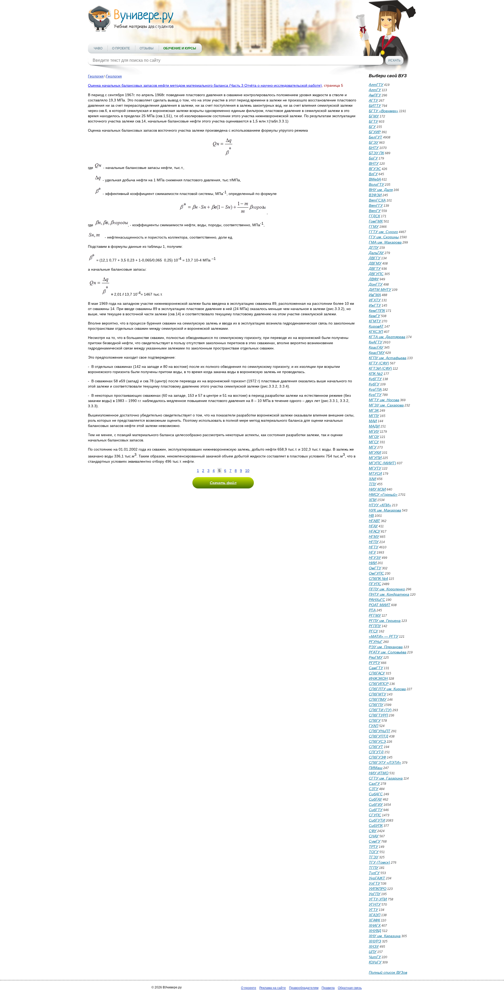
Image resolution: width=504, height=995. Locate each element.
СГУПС (375, 815)
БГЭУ (373, 142)
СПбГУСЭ (377, 741)
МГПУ (374, 416)
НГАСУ (374, 531)
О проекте (121, 48)
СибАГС (376, 794)
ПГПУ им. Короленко (387, 589)
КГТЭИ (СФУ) (380, 368)
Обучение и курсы (179, 48)
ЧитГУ (375, 957)
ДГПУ (374, 247)
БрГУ (373, 158)
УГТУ (373, 910)
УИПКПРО (377, 888)
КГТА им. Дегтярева (387, 337)
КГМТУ (375, 321)
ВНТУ (374, 163)
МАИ (373, 421)
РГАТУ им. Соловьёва (387, 652)
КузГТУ (375, 395)
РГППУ (375, 626)
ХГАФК (374, 920)
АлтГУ (375, 90)
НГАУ (373, 526)
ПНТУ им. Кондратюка (389, 594)
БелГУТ (375, 137)
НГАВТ (374, 521)
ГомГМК (376, 221)
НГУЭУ (375, 557)
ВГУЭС (375, 169)
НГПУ (374, 542)
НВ (371, 515)
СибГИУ (376, 804)
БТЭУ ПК (376, 153)
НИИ (373, 563)
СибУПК (376, 825)
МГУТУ (375, 468)
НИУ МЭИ (377, 489)
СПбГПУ (376, 705)
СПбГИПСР (378, 684)
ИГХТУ (375, 300)
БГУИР (375, 132)
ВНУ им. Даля (381, 190)
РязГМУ (375, 657)
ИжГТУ (375, 305)
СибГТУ (375, 810)
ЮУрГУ (375, 962)
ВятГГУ (376, 205)
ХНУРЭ (375, 941)
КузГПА (375, 389)
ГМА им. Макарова (385, 242)
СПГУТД (376, 752)
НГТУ (373, 547)
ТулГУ (374, 873)
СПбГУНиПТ (379, 731)
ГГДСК (374, 216)
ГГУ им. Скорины (384, 237)
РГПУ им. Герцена (385, 620)
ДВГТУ (375, 268)
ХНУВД (375, 931)
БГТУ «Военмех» (383, 111)
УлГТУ (374, 883)
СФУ (372, 831)
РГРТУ (374, 663)
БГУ (372, 127)
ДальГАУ (376, 253)
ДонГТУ (375, 284)
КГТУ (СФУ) (379, 363)
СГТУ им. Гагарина (386, 778)
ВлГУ (373, 174)
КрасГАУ (376, 347)
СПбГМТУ (377, 694)
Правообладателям (303, 988)
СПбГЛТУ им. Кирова (387, 689)
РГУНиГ (375, 642)
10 (247, 470)
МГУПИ (375, 458)
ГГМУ (374, 226)
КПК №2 (376, 374)
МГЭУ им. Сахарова (386, 405)
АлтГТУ (376, 85)
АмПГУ (375, 95)
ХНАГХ (375, 925)
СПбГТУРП (378, 715)
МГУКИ (375, 452)
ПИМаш (375, 768)
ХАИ (372, 479)
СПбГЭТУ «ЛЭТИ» (385, 762)
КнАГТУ (375, 342)
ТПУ (372, 484)
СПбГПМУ (377, 699)
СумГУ (374, 841)
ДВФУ (374, 279)
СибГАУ (375, 799)
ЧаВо (98, 48)
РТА (372, 610)
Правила (328, 988)
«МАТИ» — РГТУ (383, 636)
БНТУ (374, 148)
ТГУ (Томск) (379, 862)
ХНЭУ (374, 946)
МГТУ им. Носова (384, 400)
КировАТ (376, 326)
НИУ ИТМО (378, 773)
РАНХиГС (377, 599)
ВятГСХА (377, 200)
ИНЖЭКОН (378, 678)
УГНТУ (375, 904)
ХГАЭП (374, 915)
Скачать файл (223, 483)
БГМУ (374, 116)
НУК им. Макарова (385, 510)
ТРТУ (373, 846)
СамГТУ (376, 668)
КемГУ (374, 316)
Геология (96, 76)
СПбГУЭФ (377, 757)
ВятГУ (375, 211)
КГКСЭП (376, 331)
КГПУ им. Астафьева (387, 358)
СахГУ (374, 783)
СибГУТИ (377, 820)
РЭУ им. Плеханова (386, 647)
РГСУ (373, 631)
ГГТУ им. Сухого (383, 232)
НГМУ (374, 536)
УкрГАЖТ (377, 878)
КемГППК (377, 310)
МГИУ (374, 431)
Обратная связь (350, 988)
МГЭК (374, 410)
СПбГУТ (376, 747)
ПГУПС (375, 584)
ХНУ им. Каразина (385, 936)
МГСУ (374, 442)
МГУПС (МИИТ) (382, 463)
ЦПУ (372, 952)
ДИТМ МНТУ (380, 289)
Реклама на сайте (272, 988)
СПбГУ (375, 720)
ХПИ (372, 500)
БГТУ (373, 121)
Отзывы (147, 48)
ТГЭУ (373, 857)
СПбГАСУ (377, 673)
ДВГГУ (374, 258)
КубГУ (374, 384)
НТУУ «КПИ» (380, 505)
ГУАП (373, 726)
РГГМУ (375, 615)
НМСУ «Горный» (383, 494)
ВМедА (375, 179)
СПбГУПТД (378, 736)
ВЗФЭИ (375, 195)
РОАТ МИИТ (379, 605)
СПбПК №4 (378, 578)
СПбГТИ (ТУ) (380, 710)
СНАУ (374, 836)
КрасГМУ (377, 352)
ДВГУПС (376, 274)
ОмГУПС (376, 573)
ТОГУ (374, 852)
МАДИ (374, 426)
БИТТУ (375, 106)
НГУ (372, 552)
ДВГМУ (375, 263)
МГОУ (374, 437)
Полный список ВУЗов (388, 972)
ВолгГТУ (376, 184)
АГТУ (373, 100)
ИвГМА (375, 295)
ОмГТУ (375, 568)
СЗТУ (373, 789)
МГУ (372, 447)
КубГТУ (375, 379)
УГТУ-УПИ (378, 899)
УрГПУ (374, 894)
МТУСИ (375, 473)
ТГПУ (373, 867)
